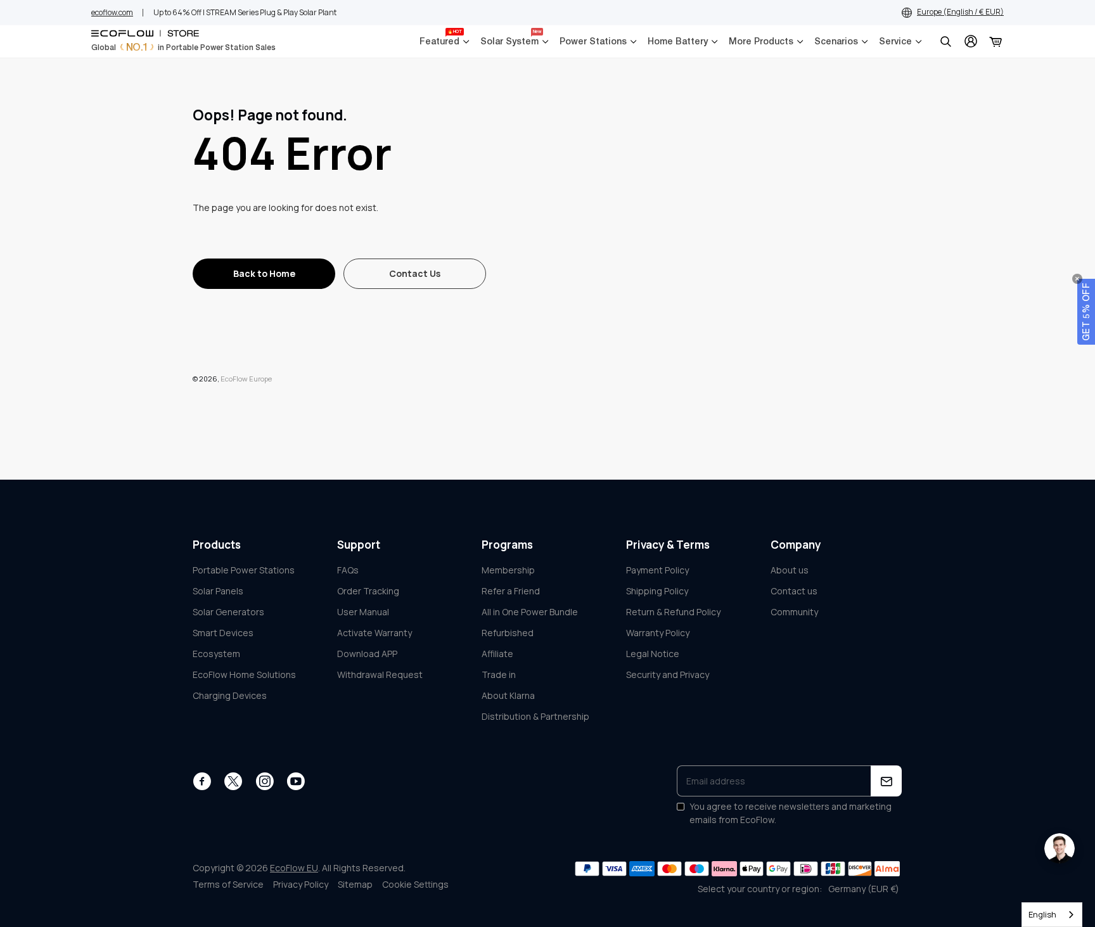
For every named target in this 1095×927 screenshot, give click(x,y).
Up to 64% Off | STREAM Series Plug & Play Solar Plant (244, 12)
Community (794, 612)
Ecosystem (216, 654)
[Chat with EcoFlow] (1059, 848)
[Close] (1077, 279)
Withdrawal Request (380, 674)
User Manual (363, 612)
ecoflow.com (112, 12)
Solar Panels (218, 591)
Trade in (499, 674)
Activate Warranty (374, 633)
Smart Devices (223, 633)
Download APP (367, 654)
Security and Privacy (667, 674)
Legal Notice (652, 654)
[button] (1086, 312)
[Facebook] (202, 781)
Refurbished (508, 633)
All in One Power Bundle (530, 612)
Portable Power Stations (244, 570)
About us (790, 570)
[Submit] (886, 780)
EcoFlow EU (294, 868)
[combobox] (1051, 914)
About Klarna (508, 695)
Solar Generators (228, 612)
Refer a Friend (511, 591)
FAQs (348, 570)
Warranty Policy (657, 633)
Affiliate (497, 654)
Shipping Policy (657, 591)
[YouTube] (295, 781)
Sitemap (355, 884)
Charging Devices (230, 695)
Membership (508, 570)
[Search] (945, 41)
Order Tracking (368, 591)
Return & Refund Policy (673, 612)
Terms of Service (228, 884)
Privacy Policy (300, 884)
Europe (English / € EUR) (960, 11)
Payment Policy (657, 570)
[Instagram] (264, 781)
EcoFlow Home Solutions (244, 674)
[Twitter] (233, 781)
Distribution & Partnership (535, 716)
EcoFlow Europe (246, 378)
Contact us (794, 591)
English (1042, 914)
